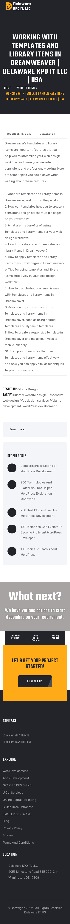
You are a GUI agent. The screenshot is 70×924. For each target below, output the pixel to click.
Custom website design (29, 395)
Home (7, 88)
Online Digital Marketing (19, 800)
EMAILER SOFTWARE (17, 814)
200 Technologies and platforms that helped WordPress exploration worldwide (36, 491)
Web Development (15, 771)
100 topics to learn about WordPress (39, 551)
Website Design (26, 88)
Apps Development (16, 778)
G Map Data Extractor (18, 807)
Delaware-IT (48, 134)
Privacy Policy (12, 828)
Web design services (34, 400)
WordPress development (40, 406)
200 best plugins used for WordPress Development (39, 513)
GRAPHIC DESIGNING (17, 785)
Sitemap (8, 835)
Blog (6, 821)
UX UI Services (13, 792)
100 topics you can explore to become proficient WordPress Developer (41, 532)
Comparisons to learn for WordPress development (39, 468)
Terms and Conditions (18, 842)
